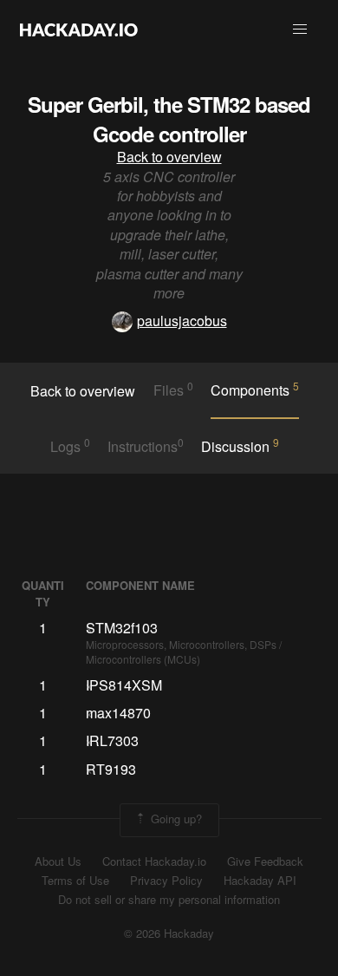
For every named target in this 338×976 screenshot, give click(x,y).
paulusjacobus (182, 321)
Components (255, 389)
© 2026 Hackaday (169, 933)
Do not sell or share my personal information (169, 899)
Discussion (240, 446)
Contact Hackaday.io (154, 861)
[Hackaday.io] (79, 29)
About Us (58, 861)
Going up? (174, 818)
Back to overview (169, 157)
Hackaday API (260, 880)
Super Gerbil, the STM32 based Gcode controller (169, 118)
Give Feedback (265, 861)
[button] (299, 29)
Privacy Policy (166, 880)
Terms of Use (75, 880)
